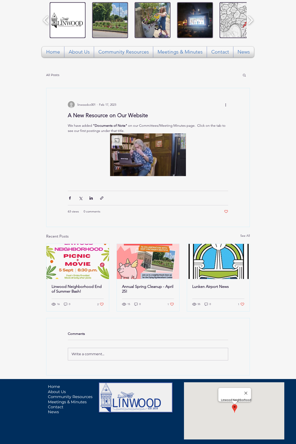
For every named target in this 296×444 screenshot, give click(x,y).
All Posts (52, 75)
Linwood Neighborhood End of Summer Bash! (77, 289)
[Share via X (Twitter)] (80, 198)
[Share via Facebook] (70, 198)
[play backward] (46, 20)
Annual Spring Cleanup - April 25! (147, 289)
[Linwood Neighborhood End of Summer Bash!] (77, 261)
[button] (68, 20)
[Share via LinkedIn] (91, 198)
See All (245, 236)
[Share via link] (102, 198)
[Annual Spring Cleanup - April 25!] (148, 261)
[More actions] (225, 104)
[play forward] (250, 20)
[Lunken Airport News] (218, 261)
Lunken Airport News (210, 286)
